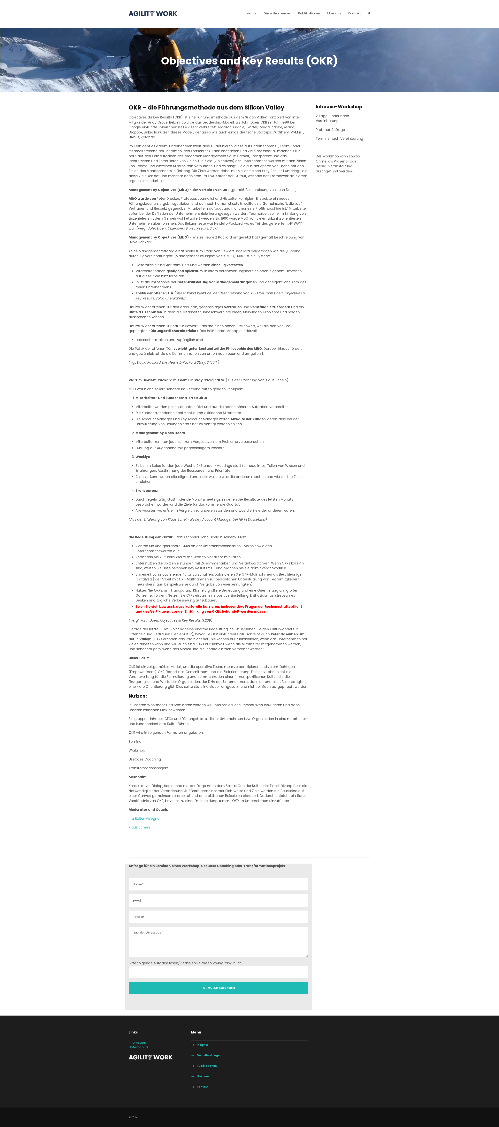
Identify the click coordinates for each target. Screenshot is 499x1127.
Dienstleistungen (277, 13)
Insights (250, 13)
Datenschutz (138, 1047)
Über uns (334, 13)
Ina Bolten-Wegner (145, 818)
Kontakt (354, 13)
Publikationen (309, 13)
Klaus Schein (139, 827)
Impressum (137, 1042)
